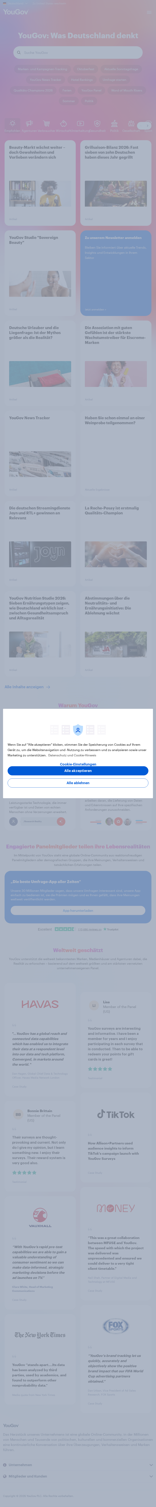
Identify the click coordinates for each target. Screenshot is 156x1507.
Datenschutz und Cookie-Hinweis (72, 755)
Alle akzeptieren (78, 771)
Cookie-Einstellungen (78, 764)
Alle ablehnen (78, 783)
